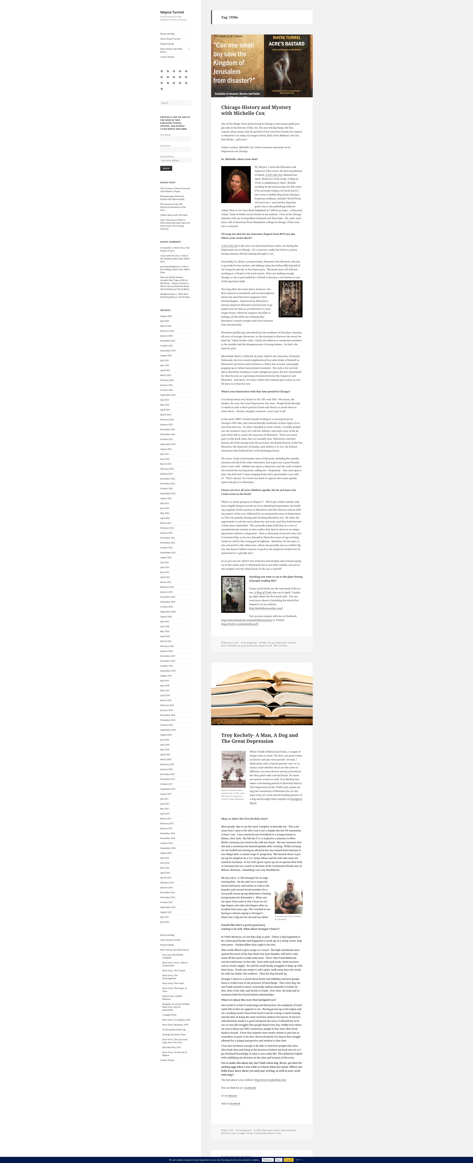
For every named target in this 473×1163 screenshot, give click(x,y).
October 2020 (166, 606)
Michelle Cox (234, 645)
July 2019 (164, 680)
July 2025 (164, 360)
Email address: (167, 156)
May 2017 (164, 808)
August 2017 (166, 794)
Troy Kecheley (260, 1133)
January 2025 (166, 385)
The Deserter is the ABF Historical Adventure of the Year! (173, 207)
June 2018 (164, 744)
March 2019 (165, 700)
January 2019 (166, 710)
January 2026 (166, 335)
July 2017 (164, 798)
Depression (281, 642)
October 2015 (166, 902)
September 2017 (168, 789)
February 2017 (167, 823)
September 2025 (168, 350)
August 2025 (166, 355)
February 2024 (167, 419)
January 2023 (166, 473)
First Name (165, 134)
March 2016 (165, 877)
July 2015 (164, 917)
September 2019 (168, 670)
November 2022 (167, 483)
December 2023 (167, 429)
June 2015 (164, 922)
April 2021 (165, 577)
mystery (244, 645)
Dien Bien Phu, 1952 (171, 1047)
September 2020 (168, 611)
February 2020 (167, 646)
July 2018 (164, 739)
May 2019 (164, 690)
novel (233, 1133)
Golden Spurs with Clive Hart (174, 215)
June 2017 (164, 803)
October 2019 (166, 666)
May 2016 (164, 867)
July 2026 (164, 321)
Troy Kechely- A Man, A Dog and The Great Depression (259, 738)
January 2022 (166, 533)
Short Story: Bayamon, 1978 (175, 1024)
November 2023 (167, 434)
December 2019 (167, 656)
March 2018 (165, 759)
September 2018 (168, 730)
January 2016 (166, 887)
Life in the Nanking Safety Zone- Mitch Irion (175, 258)
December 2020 (167, 597)
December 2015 (167, 892)
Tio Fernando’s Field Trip (174, 1029)
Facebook (235, 1103)
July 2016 (164, 858)
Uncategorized (250, 642)
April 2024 (165, 409)
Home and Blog (167, 33)
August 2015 (166, 912)
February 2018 (167, 764)
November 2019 (167, 661)
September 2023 (168, 444)
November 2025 (167, 340)
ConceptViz (165, 247)
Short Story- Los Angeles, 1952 (176, 1019)
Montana (225, 1133)
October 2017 (166, 784)
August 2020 (166, 616)
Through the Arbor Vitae (174, 1034)
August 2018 (166, 734)
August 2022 (166, 498)
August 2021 (166, 557)
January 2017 (166, 828)
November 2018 (167, 720)
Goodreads (250, 1087)
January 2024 (166, 424)
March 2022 (165, 523)
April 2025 (165, 370)
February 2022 (167, 528)
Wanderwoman (167, 294)
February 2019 (167, 705)
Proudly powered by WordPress (236, 1156)
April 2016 (165, 872)
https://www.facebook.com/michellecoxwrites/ (246, 620)
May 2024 (164, 404)
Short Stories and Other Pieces (171, 50)
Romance (253, 645)
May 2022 (164, 513)
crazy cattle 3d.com (169, 255)
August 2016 (166, 853)
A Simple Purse (169, 1014)
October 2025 (166, 345)
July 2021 (164, 562)
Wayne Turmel (172, 12)
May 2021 (164, 572)
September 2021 (168, 552)
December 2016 (167, 833)
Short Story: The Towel (173, 983)
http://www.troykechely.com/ (270, 1079)
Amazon (232, 1095)
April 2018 (165, 754)
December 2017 (167, 774)
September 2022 (168, 493)
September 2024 (168, 395)
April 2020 (165, 636)
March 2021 (165, 582)
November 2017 (167, 779)
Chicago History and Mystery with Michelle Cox (256, 110)
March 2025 (165, 375)
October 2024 (166, 390)
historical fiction (288, 1130)
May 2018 (164, 749)
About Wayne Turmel (170, 38)
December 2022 (167, 478)
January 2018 (166, 769)
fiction (277, 1130)
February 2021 (167, 587)
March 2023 (165, 464)
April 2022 (165, 518)
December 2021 (167, 537)
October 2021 (166, 547)
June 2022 (164, 508)
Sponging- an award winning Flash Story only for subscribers (175, 1007)
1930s (263, 642)
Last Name (165, 145)
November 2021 (167, 542)
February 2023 (167, 468)
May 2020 (164, 631)
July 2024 (164, 400)
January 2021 (166, 592)
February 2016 (167, 882)
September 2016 (168, 848)
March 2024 (165, 414)
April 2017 (165, 813)
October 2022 (166, 488)
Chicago (271, 642)
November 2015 (167, 897)
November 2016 (167, 838)
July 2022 (164, 503)
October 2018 (166, 725)
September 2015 (168, 907)
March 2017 (165, 818)
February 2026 (167, 331)
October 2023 (166, 439)
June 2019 (164, 685)
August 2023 (166, 449)
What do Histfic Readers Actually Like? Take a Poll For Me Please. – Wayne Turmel (174, 280)
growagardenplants (169, 266)
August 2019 (166, 675)
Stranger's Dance (245, 1133)
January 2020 (166, 651)
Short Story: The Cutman (174, 970)
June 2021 (164, 567)
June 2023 (164, 459)
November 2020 (167, 601)
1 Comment (281, 645)
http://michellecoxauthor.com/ (265, 608)
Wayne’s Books (167, 43)
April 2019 (165, 695)
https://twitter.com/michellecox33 (239, 624)
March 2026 (165, 326)
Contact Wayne (167, 57)
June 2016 (164, 863)
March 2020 (165, 641)
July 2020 (164, 621)
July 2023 (164, 454)
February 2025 (167, 380)
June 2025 (164, 365)
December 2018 (167, 715)
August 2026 (166, 316)
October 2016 (166, 843)
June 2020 (164, 626)
